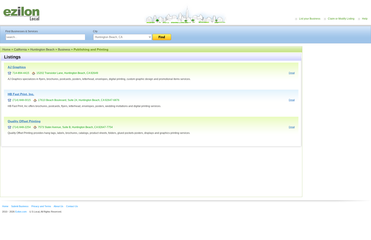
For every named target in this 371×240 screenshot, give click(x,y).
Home (6, 49)
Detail (292, 73)
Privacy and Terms (41, 206)
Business (64, 49)
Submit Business (20, 206)
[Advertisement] (338, 72)
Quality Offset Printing (24, 121)
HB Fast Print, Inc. (21, 94)
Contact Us (72, 206)
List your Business (309, 18)
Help (365, 18)
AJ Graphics (17, 67)
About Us (58, 206)
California (20, 49)
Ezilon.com (21, 211)
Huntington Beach (42, 49)
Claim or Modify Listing (341, 18)
